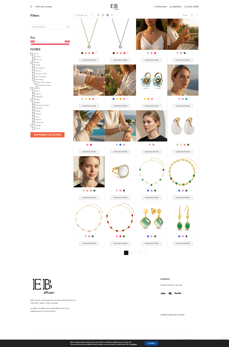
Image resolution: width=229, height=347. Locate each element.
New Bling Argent (44, 82)
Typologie (37, 125)
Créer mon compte (43, 6)
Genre (36, 53)
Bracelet (38, 108)
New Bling (39, 79)
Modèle (36, 99)
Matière (36, 88)
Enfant (38, 56)
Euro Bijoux (39, 68)
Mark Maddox (40, 76)
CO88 (37, 65)
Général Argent (45, 85)
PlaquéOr (39, 96)
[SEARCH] (67, 26)
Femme (38, 59)
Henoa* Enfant (41, 74)
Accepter (151, 343)
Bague (37, 102)
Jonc (37, 117)
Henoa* (38, 71)
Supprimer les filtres (47, 134)
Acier (37, 91)
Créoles (38, 114)
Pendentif (39, 122)
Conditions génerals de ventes (172, 315)
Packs (37, 128)
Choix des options (89, 60)
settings (134, 344)
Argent (38, 94)
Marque (36, 62)
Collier (38, 111)
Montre (38, 119)
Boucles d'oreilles (42, 105)
